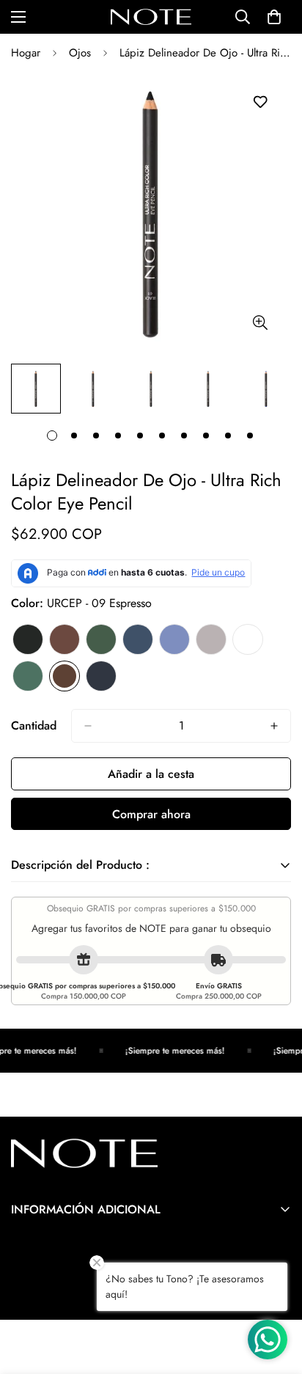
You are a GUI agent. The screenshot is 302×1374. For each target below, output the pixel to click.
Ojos (80, 53)
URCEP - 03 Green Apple (101, 639)
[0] (274, 17)
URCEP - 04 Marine (137, 639)
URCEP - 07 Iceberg (247, 639)
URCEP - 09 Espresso (64, 676)
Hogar (25, 53)
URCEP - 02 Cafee (64, 639)
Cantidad (33, 725)
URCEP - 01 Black (28, 639)
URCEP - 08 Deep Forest (28, 676)
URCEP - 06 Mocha (211, 639)
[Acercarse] (259, 322)
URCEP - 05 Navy (174, 639)
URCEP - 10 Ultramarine (101, 676)
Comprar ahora (151, 814)
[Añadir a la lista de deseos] (259, 102)
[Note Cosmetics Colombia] (151, 16)
